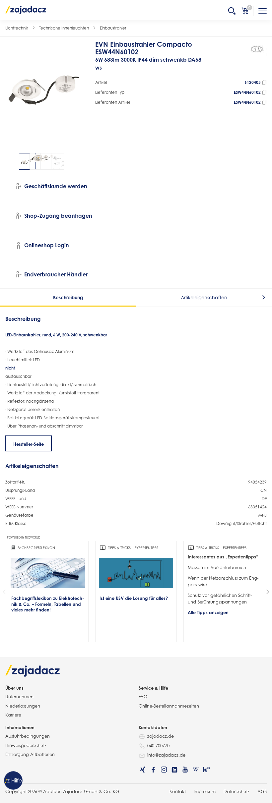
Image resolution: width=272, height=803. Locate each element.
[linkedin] (174, 770)
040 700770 (158, 745)
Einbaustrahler (113, 28)
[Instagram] (164, 770)
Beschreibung (68, 297)
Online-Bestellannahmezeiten (169, 706)
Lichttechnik (16, 28)
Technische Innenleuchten (64, 28)
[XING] (143, 770)
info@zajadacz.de (166, 755)
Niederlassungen (22, 706)
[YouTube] (185, 770)
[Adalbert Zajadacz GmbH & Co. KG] (25, 10)
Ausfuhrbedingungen (27, 736)
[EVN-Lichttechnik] (257, 59)
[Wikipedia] (196, 770)
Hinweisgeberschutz (25, 745)
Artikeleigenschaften (204, 297)
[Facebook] (153, 770)
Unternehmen (19, 696)
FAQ (143, 696)
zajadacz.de (160, 736)
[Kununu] (206, 770)
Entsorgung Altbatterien (30, 754)
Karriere (13, 714)
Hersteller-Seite (28, 444)
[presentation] (10, 161)
